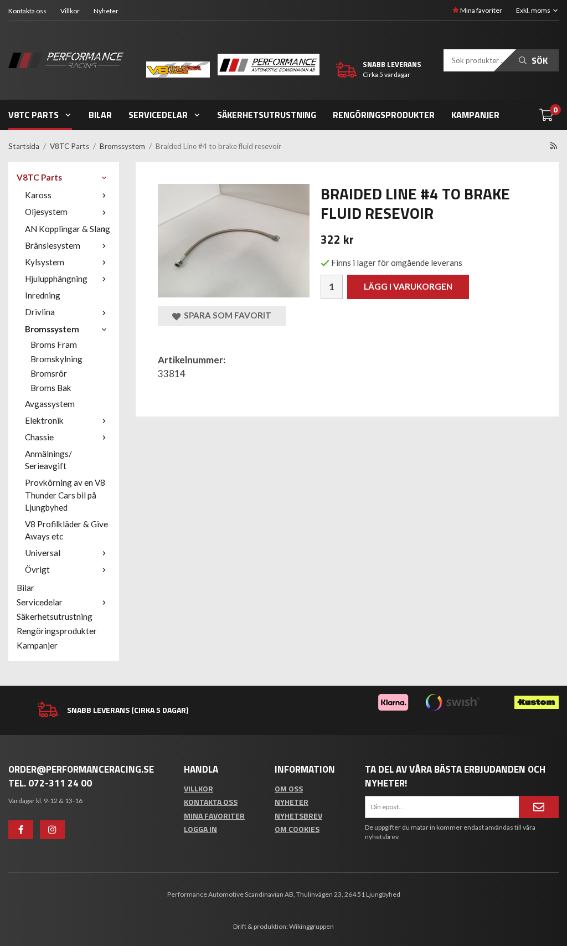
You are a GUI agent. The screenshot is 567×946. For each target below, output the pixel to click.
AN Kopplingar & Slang (67, 229)
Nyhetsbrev (298, 815)
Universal (42, 553)
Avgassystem (50, 404)
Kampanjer (475, 114)
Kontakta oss (27, 11)
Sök (538, 60)
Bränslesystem (52, 245)
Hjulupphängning (56, 279)
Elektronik (44, 420)
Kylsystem (44, 262)
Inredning (42, 295)
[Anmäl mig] (539, 807)
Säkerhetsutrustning (266, 114)
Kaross (38, 195)
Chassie (39, 437)
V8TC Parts (33, 114)
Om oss (289, 788)
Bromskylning (56, 359)
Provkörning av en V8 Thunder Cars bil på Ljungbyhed (65, 494)
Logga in (200, 829)
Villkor (70, 11)
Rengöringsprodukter (384, 114)
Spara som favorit (226, 315)
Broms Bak (50, 388)
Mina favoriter (480, 10)
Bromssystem (52, 329)
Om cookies (297, 829)
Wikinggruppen (311, 926)
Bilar (100, 114)
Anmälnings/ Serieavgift (48, 460)
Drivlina (40, 312)
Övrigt (37, 569)
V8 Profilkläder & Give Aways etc (66, 530)
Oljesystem (46, 212)
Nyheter (106, 11)
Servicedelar (158, 114)
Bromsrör (48, 373)
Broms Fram (53, 344)
